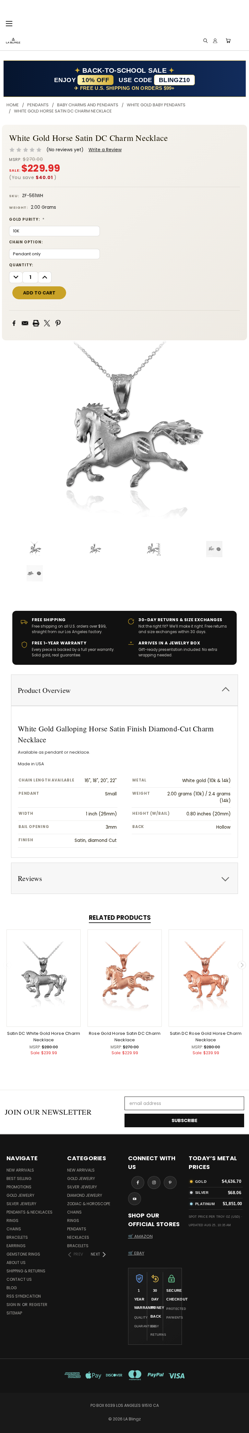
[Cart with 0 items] (228, 41)
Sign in (13, 1304)
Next (242, 965)
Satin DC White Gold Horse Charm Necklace (43, 1036)
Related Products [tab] (120, 917)
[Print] (36, 323)
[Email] (25, 323)
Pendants (76, 1229)
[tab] (124, 690)
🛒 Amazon (140, 1236)
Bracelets (17, 1237)
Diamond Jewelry (84, 1195)
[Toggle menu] (9, 23)
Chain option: (26, 242)
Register (38, 1304)
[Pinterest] (58, 323)
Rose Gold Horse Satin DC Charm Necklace (125, 1036)
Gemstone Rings (23, 1254)
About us (16, 1262)
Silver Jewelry (21, 1203)
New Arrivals (20, 1170)
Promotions (18, 1187)
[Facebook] (14, 323)
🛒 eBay (136, 1253)
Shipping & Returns (25, 1271)
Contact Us (19, 1279)
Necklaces (78, 1237)
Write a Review (105, 149)
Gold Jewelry (20, 1195)
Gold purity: (27, 219)
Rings (12, 1220)
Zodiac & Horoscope (88, 1203)
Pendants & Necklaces (29, 1212)
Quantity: (21, 265)
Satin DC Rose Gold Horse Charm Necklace (206, 1036)
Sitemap (14, 1313)
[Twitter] (47, 323)
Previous (7, 965)
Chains (13, 1229)
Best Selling (18, 1178)
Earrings (16, 1245)
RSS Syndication (23, 1296)
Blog (11, 1287)
